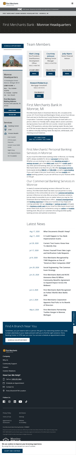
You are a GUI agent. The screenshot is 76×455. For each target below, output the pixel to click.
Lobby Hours (8, 85)
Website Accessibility (22, 421)
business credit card (37, 206)
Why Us (5, 360)
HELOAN (53, 170)
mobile (64, 172)
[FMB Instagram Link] (9, 402)
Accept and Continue (12, 451)
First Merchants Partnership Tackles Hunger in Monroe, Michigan (54, 312)
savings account (33, 163)
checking (49, 204)
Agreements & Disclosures (7, 421)
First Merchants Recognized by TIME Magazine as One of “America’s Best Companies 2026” (56, 260)
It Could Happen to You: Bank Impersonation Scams (55, 237)
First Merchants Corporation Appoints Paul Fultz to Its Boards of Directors (56, 302)
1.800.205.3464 (16, 379)
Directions (12, 110)
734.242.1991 (12, 114)
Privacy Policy (7, 413)
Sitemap (21, 417)
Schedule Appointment (12, 46)
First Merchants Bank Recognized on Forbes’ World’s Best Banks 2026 (57, 292)
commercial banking (66, 193)
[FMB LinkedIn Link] (15, 402)
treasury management (64, 200)
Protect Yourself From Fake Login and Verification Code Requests (57, 251)
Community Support (10, 364)
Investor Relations (9, 371)
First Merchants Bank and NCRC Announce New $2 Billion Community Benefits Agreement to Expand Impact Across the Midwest (56, 280)
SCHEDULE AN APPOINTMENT (17, 340)
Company (6, 356)
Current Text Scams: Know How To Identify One (56, 244)
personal (54, 159)
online (29, 174)
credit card (67, 163)
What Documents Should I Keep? (56, 231)
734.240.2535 (67, 70)
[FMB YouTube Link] (20, 402)
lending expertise (36, 202)
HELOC (44, 170)
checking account (61, 161)
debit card (50, 163)
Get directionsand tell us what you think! (40, 138)
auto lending (69, 170)
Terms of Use (7, 417)
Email (34, 73)
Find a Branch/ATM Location (16, 391)
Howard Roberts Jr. (39, 83)
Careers (5, 367)
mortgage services (66, 168)
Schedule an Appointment (15, 383)
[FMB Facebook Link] (4, 402)
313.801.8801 (34, 70)
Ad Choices (22, 413)
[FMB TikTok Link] (26, 402)
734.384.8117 (39, 92)
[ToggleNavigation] (72, 3)
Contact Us (10, 387)
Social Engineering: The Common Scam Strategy (56, 268)
